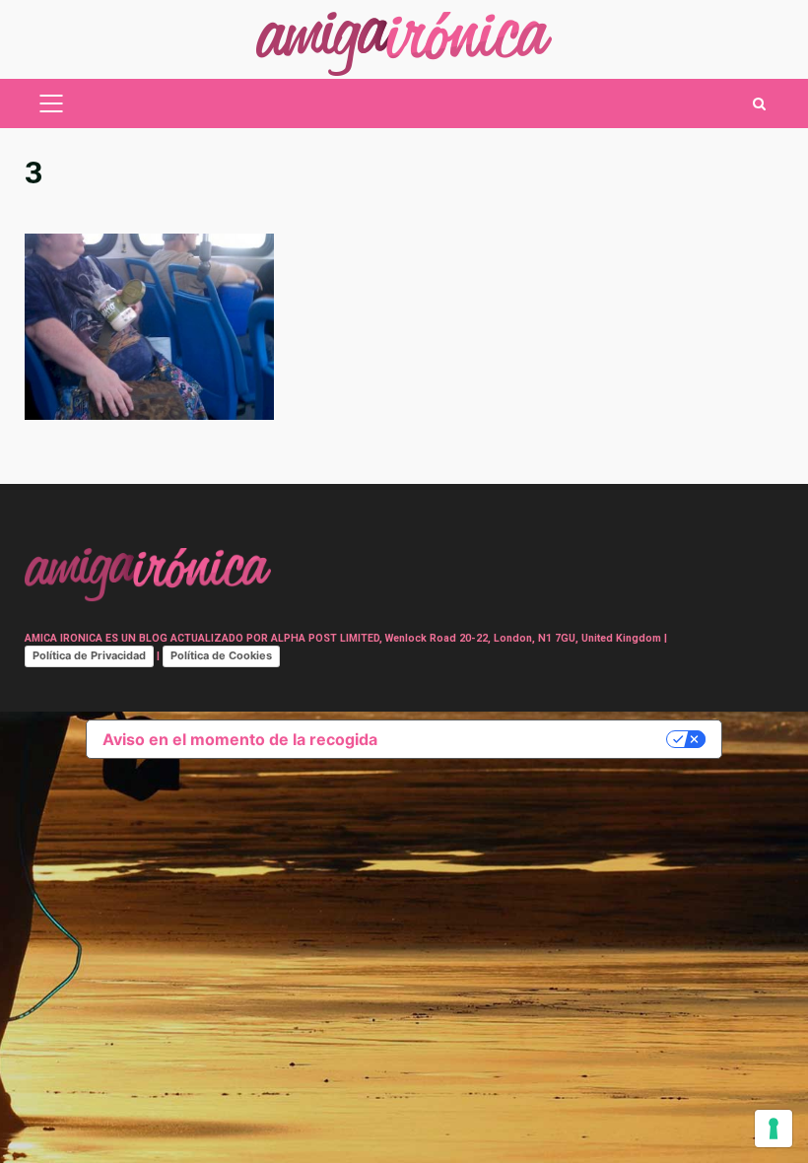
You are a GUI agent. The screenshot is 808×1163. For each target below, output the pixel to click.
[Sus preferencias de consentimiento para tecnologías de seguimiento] (773, 1128)
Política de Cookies (221, 655)
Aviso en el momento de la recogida (239, 739)
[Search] (759, 104)
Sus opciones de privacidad (531, 739)
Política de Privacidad (89, 655)
